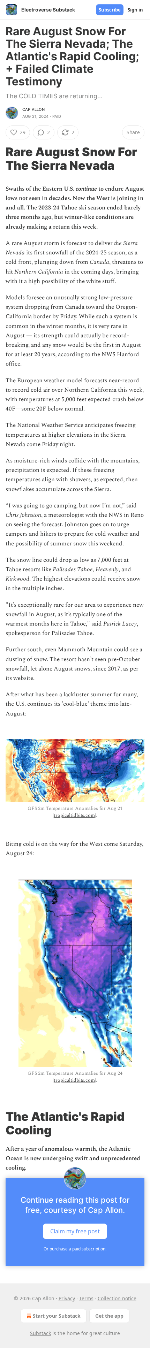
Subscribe (110, 10)
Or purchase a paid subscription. (75, 1249)
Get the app (109, 1315)
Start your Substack (57, 1315)
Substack (40, 1333)
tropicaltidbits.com (74, 815)
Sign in (135, 10)
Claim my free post (75, 1231)
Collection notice (117, 1298)
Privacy (67, 1298)
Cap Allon (33, 109)
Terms (86, 1298)
